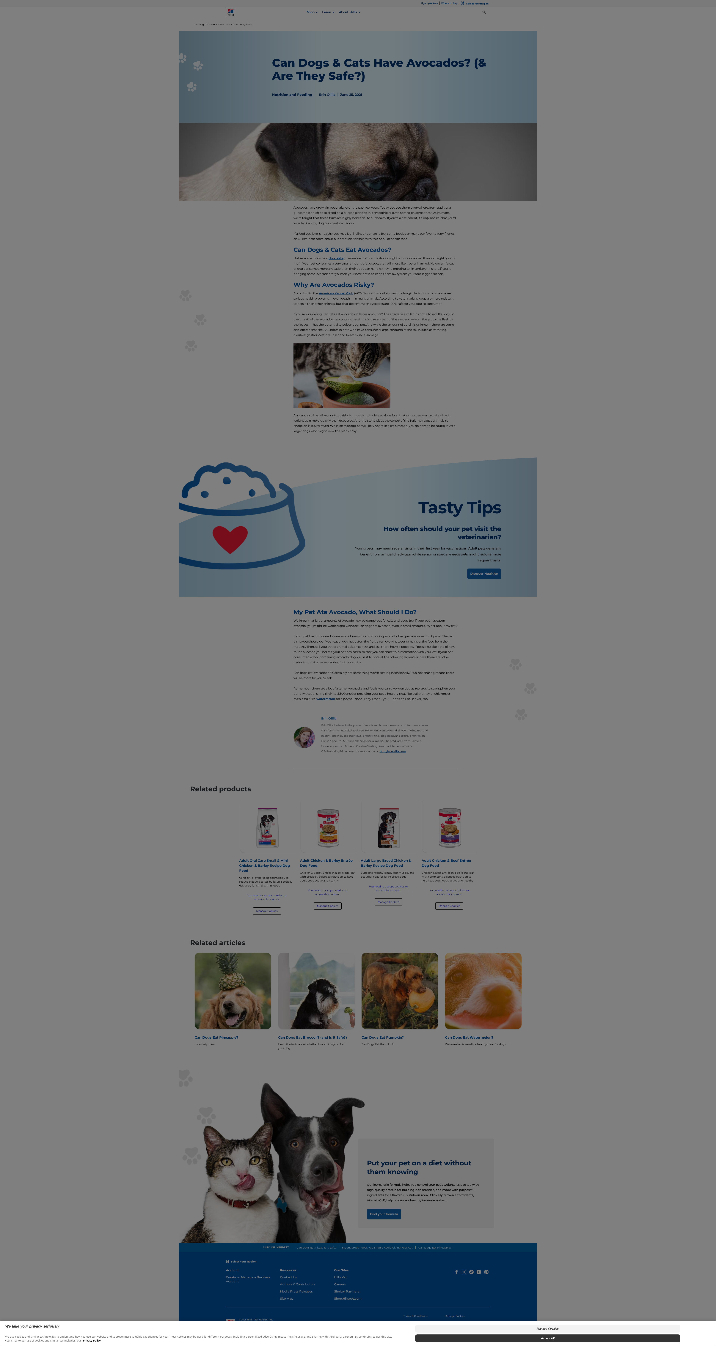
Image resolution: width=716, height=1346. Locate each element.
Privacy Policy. (92, 1340)
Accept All (548, 1338)
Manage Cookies (548, 1328)
